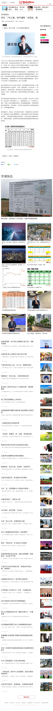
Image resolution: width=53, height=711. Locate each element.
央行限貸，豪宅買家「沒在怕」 (12, 510)
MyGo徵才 (18, 702)
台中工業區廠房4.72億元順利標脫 (13, 661)
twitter (17, 164)
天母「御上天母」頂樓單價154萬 (13, 521)
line (10, 164)
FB (3, 164)
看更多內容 (26, 697)
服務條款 (24, 702)
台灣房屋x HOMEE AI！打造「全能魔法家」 (17, 590)
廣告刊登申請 (37, 702)
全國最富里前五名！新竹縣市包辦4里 (14, 579)
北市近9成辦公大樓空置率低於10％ (37, 310)
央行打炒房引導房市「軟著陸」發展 (36, 264)
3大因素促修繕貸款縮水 (9, 310)
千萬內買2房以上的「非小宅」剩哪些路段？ (17, 365)
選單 (5, 2)
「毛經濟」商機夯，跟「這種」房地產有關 (16, 434)
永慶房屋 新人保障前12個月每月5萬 (14, 354)
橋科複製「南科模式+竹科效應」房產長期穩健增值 (19, 218)
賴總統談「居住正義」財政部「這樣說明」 (16, 467)
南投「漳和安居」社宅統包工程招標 (14, 543)
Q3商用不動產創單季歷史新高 (11, 333)
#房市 (10, 156)
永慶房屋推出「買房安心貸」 (11, 499)
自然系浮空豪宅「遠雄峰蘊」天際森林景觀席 (17, 684)
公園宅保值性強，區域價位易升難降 (14, 477)
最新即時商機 (43, 29)
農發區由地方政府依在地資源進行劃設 (14, 445)
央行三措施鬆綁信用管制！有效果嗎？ (14, 532)
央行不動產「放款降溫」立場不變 (37, 333)
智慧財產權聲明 (44, 702)
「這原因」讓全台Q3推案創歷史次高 (11, 287)
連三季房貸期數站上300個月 (11, 399)
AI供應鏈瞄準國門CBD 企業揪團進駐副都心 (16, 624)
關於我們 (12, 702)
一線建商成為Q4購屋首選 (10, 423)
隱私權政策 (29, 702)
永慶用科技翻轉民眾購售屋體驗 (12, 456)
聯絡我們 (7, 702)
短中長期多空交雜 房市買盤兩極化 (13, 601)
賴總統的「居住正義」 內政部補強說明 (15, 376)
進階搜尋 (13, 2)
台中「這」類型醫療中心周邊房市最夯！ (15, 488)
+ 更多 (50, 28)
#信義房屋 (15, 156)
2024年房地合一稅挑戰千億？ (34, 287)
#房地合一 (5, 156)
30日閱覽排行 (45, 26)
